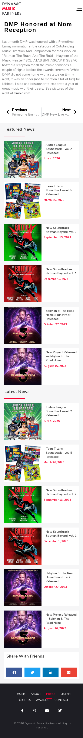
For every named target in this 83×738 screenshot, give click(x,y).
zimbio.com (22, 93)
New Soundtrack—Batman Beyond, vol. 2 (61, 230)
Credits (25, 700)
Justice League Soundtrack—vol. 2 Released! (59, 149)
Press (51, 694)
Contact (61, 700)
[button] (14, 672)
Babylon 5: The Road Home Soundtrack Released (60, 315)
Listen (65, 694)
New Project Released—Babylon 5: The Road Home (61, 356)
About (36, 694)
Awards (42, 700)
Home (21, 694)
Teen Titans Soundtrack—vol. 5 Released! (59, 190)
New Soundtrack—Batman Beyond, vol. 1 (61, 271)
